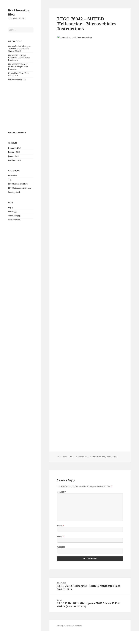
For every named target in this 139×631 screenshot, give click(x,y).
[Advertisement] (20, 106)
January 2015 (13, 156)
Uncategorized (14, 192)
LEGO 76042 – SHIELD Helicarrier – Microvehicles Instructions (19, 57)
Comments (14, 216)
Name (60, 526)
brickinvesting (83, 457)
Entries (12, 211)
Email (60, 536)
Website (61, 547)
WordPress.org (14, 220)
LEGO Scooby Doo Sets (17, 80)
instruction (12, 176)
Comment (62, 492)
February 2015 (14, 152)
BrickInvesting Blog (19, 12)
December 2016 (14, 148)
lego (9, 180)
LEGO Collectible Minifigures (19, 188)
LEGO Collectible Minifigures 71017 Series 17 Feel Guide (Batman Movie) (19, 48)
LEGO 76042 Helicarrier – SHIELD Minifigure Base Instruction (18, 66)
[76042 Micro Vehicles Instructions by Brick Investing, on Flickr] (90, 239)
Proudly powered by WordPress (69, 625)
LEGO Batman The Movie (18, 184)
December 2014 (14, 160)
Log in (10, 207)
